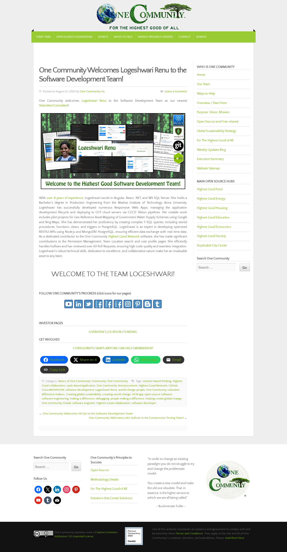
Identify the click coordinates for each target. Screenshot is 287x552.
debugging (102, 398)
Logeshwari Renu (94, 101)
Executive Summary (210, 159)
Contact (185, 36)
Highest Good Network (123, 236)
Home (201, 75)
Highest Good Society (211, 236)
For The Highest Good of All (215, 140)
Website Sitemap (208, 168)
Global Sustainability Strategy (216, 131)
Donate (201, 36)
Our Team (203, 84)
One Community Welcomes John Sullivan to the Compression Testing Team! (136, 417)
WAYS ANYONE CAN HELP (114, 348)
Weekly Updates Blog (211, 150)
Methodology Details (105, 479)
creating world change (116, 394)
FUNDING (130, 332)
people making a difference (127, 398)
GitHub (173, 385)
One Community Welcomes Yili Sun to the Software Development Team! (88, 413)
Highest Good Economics (214, 227)
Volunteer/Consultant (53, 105)
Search (103, 36)
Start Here (43, 36)
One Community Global (56, 403)
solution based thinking (157, 381)
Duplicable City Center (212, 245)
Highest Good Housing (212, 208)
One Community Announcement (117, 385)
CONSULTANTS (83, 348)
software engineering (55, 398)
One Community (143, 15)
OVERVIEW (96, 332)
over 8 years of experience (65, 198)
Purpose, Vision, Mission (213, 112)
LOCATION (114, 332)
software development (79, 389)
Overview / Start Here (212, 103)
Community (99, 381)
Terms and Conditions (189, 533)
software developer (144, 403)
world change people (131, 389)
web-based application (81, 385)
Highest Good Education (213, 217)
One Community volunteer (162, 389)
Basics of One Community (74, 381)
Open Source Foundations (74, 36)
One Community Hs (92, 91)
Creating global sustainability (83, 394)
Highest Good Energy (211, 199)
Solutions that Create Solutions (111, 498)
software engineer (83, 403)
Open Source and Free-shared (218, 121)
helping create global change (164, 398)
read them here (234, 537)
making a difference (82, 398)
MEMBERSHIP (143, 348)
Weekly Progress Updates (155, 36)
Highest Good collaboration (113, 403)
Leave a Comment (176, 91)
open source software (158, 394)
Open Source (100, 470)
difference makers (53, 394)
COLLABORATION (53, 389)
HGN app (137, 394)
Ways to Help (123, 36)
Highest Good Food (210, 189)
